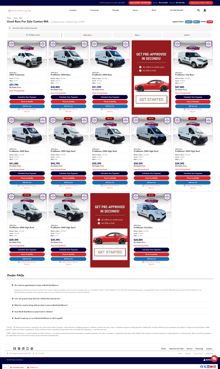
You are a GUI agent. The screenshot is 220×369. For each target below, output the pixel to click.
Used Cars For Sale (176, 349)
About (154, 10)
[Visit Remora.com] (208, 360)
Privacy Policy (198, 353)
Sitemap (187, 353)
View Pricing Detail (16, 91)
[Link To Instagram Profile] (32, 349)
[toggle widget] (214, 358)
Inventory (73, 10)
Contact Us (34, 367)
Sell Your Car (27, 106)
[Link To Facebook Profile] (15, 349)
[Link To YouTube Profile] (28, 349)
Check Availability (27, 101)
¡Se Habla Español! (176, 10)
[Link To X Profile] (19, 349)
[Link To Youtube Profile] (211, 367)
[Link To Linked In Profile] (23, 349)
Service (135, 10)
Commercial (94, 10)
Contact (209, 349)
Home (163, 349)
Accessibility (209, 353)
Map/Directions (18, 367)
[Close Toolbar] (5, 366)
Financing (115, 10)
